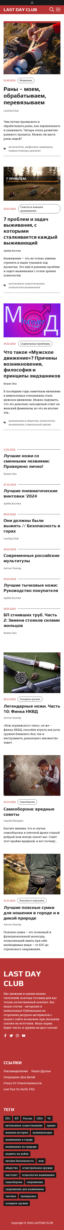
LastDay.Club (11, 538)
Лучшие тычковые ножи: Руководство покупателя (31, 588)
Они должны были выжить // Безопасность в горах (32, 526)
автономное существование (26, 283)
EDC (7, 1118)
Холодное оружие (30, 699)
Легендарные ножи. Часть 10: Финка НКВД (32, 708)
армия (51, 1125)
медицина (46, 147)
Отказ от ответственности (23, 1083)
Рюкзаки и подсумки (31, 900)
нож (41, 1160)
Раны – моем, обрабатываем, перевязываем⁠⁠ (25, 96)
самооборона (13, 1182)
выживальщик (42, 1132)
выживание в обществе (24, 420)
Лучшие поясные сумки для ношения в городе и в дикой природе (32, 913)
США (40, 1118)
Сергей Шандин (13, 820)
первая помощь (19, 150)
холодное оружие (16, 1203)
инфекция (31, 147)
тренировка (28, 1196)
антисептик (16, 147)
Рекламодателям (16, 1071)
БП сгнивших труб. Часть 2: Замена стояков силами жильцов (32, 620)
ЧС (49, 1118)
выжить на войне (17, 1153)
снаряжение (35, 1182)
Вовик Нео (10, 473)
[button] (52, 9)
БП (16, 1118)
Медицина (26, 80)
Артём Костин (12, 503)
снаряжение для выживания (24, 1189)
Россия (27, 1118)
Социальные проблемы (35, 343)
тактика (10, 1196)
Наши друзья (41, 1071)
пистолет (11, 1175)
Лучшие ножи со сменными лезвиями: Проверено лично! (27, 461)
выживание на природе (21, 1146)
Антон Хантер (12, 568)
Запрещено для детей (19, 1077)
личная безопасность (19, 1160)
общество (11, 1168)
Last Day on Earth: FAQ (19, 1089)
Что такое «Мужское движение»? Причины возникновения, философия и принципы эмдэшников (32, 364)
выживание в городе (19, 1139)
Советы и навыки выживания (31, 208)
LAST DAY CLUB (20, 9)
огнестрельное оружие (37, 1168)
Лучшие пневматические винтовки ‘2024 (31, 493)
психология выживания (24, 287)
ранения (35, 150)
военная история (16, 1132)
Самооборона (27, 801)
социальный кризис (38, 424)
